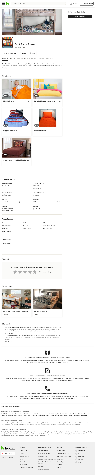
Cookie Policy (23, 462)
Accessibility (60, 459)
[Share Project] (29, 101)
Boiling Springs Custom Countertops (35, 435)
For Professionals (43, 450)
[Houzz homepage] (7, 3)
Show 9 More (6, 231)
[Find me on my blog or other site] (39, 209)
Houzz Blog (81, 450)
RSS (79, 462)
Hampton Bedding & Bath (8, 423)
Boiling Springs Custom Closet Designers (77, 434)
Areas (26, 59)
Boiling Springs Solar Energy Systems (54, 432)
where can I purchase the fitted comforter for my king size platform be (33, 327)
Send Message (80, 16)
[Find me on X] (36, 209)
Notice (27, 456)
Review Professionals (63, 453)
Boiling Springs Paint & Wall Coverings (12, 432)
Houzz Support (61, 462)
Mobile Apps (23, 464)
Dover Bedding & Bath (75, 423)
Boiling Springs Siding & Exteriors (33, 432)
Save (33, 53)
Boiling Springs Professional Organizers (12, 435)
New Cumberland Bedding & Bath (40, 425)
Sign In (59, 467)
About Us (5, 59)
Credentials (33, 59)
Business (20, 59)
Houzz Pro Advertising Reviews (47, 459)
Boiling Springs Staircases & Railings (76, 432)
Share (24, 53)
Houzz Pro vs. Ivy (43, 456)
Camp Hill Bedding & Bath (24, 423)
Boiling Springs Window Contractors (53, 434)
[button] (3, 3)
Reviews (41, 59)
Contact (59, 464)
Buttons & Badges (43, 469)
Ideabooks (49, 59)
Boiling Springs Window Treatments (32, 434)
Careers (22, 453)
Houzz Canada (61, 450)
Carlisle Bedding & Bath (39, 423)
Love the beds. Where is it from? (22, 335)
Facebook (81, 456)
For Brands (41, 466)
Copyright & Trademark (26, 467)
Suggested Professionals (64, 456)
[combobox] (38, 3)
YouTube (80, 459)
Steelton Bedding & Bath (73, 425)
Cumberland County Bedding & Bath (57, 423)
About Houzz (23, 450)
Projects (12, 59)
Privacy (22, 456)
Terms (21, 459)
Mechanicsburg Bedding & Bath (20, 425)
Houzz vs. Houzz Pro (44, 453)
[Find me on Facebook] (33, 209)
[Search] (13, 3)
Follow (59, 202)
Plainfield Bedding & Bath (58, 425)
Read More (5, 68)
